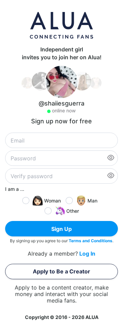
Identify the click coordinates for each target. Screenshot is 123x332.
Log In (87, 253)
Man (92, 201)
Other (72, 211)
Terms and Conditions (90, 240)
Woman (52, 201)
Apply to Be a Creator (61, 271)
